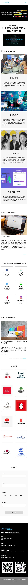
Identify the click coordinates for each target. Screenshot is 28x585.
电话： (3, 483)
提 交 (14, 512)
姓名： (3, 473)
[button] (1, 10)
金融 (16, 495)
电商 (5, 495)
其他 (21, 495)
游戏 (11, 495)
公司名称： (4, 502)
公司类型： (4, 492)
